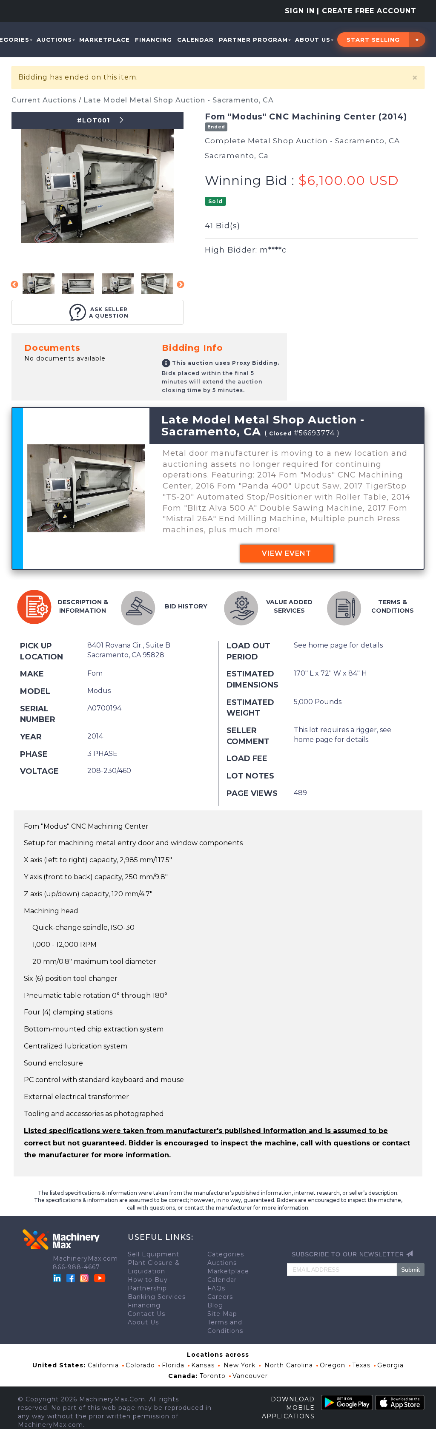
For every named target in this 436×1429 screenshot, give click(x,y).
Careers (220, 1297)
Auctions (54, 39)
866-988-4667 (76, 1267)
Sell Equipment (153, 1254)
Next (180, 285)
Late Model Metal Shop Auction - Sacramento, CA (178, 100)
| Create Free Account (366, 11)
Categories (225, 1254)
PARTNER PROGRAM (253, 39)
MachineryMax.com (85, 1258)
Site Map (222, 1314)
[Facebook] (70, 1277)
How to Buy (148, 1280)
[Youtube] (100, 1277)
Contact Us (146, 1314)
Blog (215, 1305)
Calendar (195, 39)
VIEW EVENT (286, 553)
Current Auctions (45, 100)
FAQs (216, 1288)
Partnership (147, 1288)
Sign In (300, 11)
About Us (312, 39)
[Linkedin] (58, 1277)
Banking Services (157, 1297)
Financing (153, 39)
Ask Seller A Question (109, 312)
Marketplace (104, 39)
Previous (14, 285)
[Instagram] (85, 1277)
